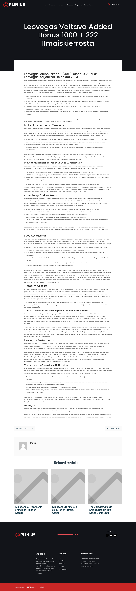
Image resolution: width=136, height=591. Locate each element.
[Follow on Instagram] (111, 535)
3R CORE (28, 587)
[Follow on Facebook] (107, 535)
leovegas (35, 332)
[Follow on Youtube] (115, 535)
